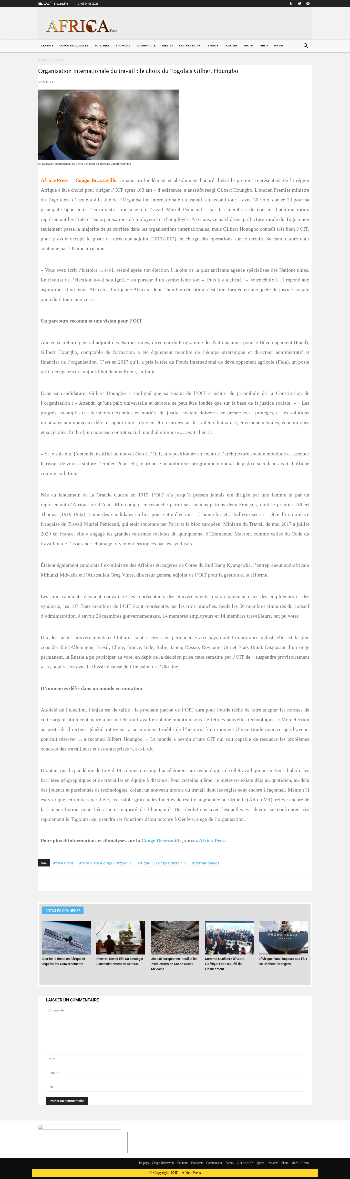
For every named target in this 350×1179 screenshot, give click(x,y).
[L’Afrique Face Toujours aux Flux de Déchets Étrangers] (283, 938)
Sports (213, 46)
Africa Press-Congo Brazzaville (105, 863)
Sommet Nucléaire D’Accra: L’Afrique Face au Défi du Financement (225, 964)
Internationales (205, 863)
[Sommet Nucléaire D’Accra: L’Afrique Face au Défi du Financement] (229, 938)
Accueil (42, 60)
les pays (47, 46)
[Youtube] (308, 3)
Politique (102, 46)
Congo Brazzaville (74, 46)
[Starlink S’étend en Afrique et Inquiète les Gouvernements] (66, 938)
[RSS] (291, 3)
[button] (306, 46)
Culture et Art (190, 46)
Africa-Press (213, 840)
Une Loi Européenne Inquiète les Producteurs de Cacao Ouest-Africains (174, 964)
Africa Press (63, 863)
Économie (123, 46)
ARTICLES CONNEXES (62, 911)
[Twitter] (299, 3)
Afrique (143, 863)
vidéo (263, 46)
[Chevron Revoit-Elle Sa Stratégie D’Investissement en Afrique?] (120, 938)
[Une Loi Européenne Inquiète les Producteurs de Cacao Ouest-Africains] (175, 938)
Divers (279, 46)
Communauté (146, 46)
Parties (167, 46)
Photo (248, 46)
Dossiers (231, 46)
